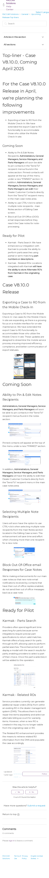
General (24, 14)
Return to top (9, 814)
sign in (11, 840)
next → (17, 777)
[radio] (17, 792)
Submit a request (36, 805)
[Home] (3, 5)
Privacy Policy (25, 857)
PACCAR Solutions (10, 14)
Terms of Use (17, 857)
